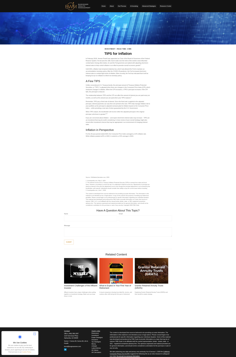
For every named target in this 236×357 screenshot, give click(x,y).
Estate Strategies (97, 337)
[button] (103, 6)
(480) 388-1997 (74, 333)
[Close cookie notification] (34, 334)
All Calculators (96, 352)
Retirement (95, 333)
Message (67, 225)
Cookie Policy (26, 352)
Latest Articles (96, 348)
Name (66, 214)
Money (94, 344)
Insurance (95, 339)
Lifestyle (94, 346)
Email (121, 214)
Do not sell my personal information (128, 356)
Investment (95, 335)
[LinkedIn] (65, 349)
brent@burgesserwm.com (72, 346)
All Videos (95, 350)
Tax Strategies (96, 342)
